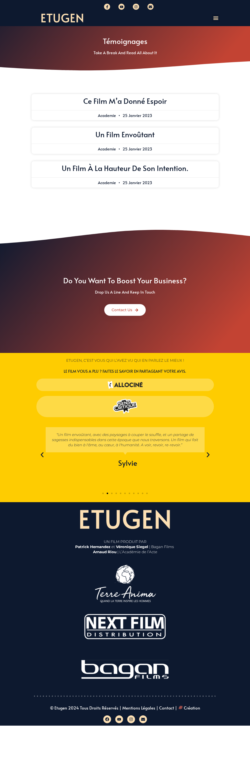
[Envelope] (150, 7)
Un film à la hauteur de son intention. (125, 168)
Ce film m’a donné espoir (125, 101)
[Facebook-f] (107, 7)
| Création (187, 708)
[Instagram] (136, 7)
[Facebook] (107, 719)
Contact (166, 708)
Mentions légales (138, 708)
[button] (216, 18)
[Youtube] (121, 7)
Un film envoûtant (125, 134)
